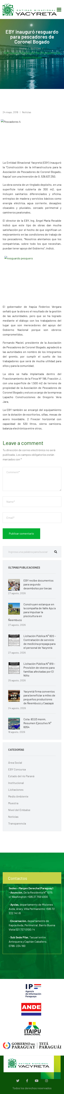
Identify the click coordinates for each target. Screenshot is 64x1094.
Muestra (13, 803)
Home (23, 48)
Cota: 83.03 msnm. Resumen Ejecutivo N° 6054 (37, 723)
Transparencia (17, 823)
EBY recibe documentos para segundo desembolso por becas (38, 584)
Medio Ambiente (18, 796)
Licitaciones (15, 789)
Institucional (16, 782)
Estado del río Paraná (21, 776)
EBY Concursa (17, 769)
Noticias (36, 48)
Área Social (15, 762)
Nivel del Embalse (19, 810)
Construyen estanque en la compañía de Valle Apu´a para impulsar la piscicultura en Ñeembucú (32, 612)
